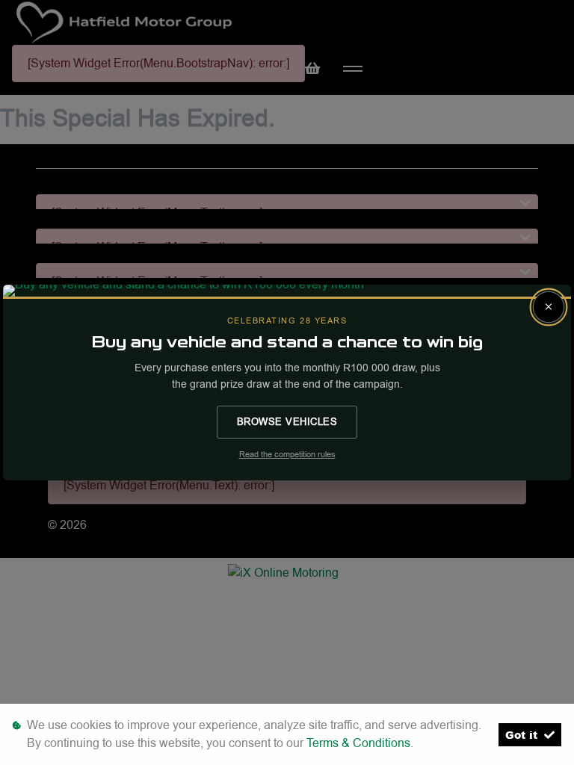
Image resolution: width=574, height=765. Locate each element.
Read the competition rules (287, 454)
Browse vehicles (287, 421)
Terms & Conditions (358, 743)
